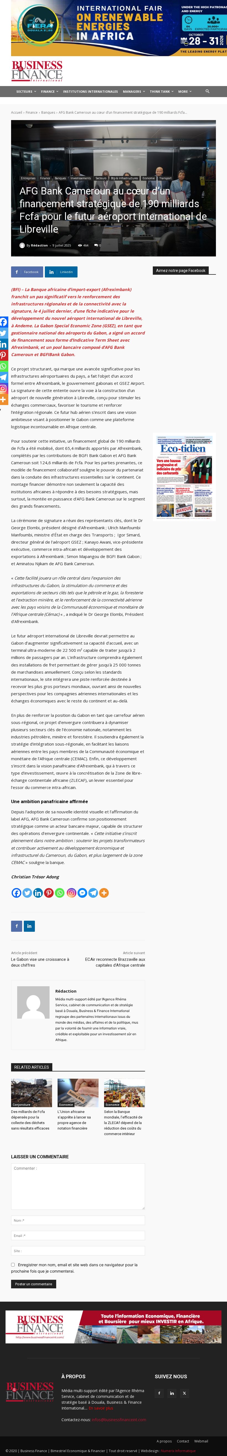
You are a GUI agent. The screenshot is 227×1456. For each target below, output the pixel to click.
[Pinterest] (49, 893)
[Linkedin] (38, 893)
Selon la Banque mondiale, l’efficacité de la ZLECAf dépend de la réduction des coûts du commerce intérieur (123, 1123)
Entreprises (28, 178)
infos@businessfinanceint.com (119, 1419)
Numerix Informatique (178, 1451)
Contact (183, 1441)
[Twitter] (27, 893)
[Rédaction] (23, 245)
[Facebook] (16, 893)
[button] (207, 91)
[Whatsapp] (60, 893)
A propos (164, 1441)
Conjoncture (21, 1105)
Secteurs (101, 178)
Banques (48, 112)
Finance (32, 112)
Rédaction (39, 245)
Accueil (16, 112)
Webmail (201, 1441)
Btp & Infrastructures (124, 178)
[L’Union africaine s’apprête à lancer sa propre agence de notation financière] (78, 1093)
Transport (165, 178)
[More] (104, 893)
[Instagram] (71, 893)
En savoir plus (101, 1408)
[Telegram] (93, 893)
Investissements (81, 178)
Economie (149, 178)
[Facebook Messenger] (82, 893)
